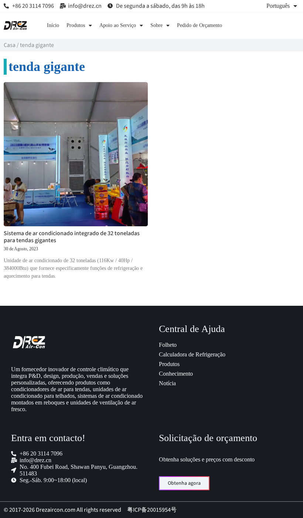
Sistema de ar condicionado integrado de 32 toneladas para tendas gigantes (72, 236)
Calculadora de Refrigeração (192, 354)
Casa (10, 45)
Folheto (168, 345)
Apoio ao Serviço (117, 25)
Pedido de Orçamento (199, 25)
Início (53, 25)
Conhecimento (176, 373)
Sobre (156, 25)
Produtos (76, 25)
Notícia (167, 383)
